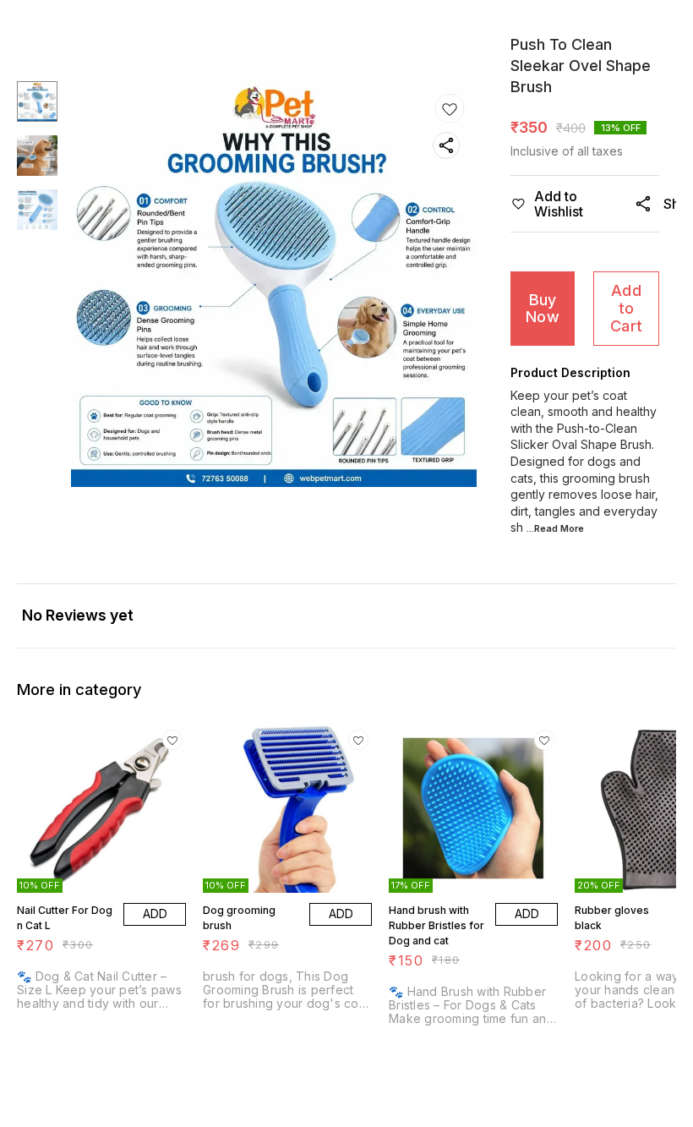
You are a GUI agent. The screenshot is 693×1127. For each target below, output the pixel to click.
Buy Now (542, 308)
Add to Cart (626, 308)
